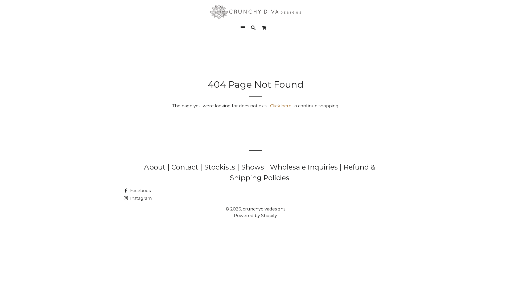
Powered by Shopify (255, 215)
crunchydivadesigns (264, 209)
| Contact (183, 167)
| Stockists (218, 167)
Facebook (140, 190)
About (155, 167)
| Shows (251, 167)
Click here (280, 105)
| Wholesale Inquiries (303, 167)
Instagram (140, 198)
